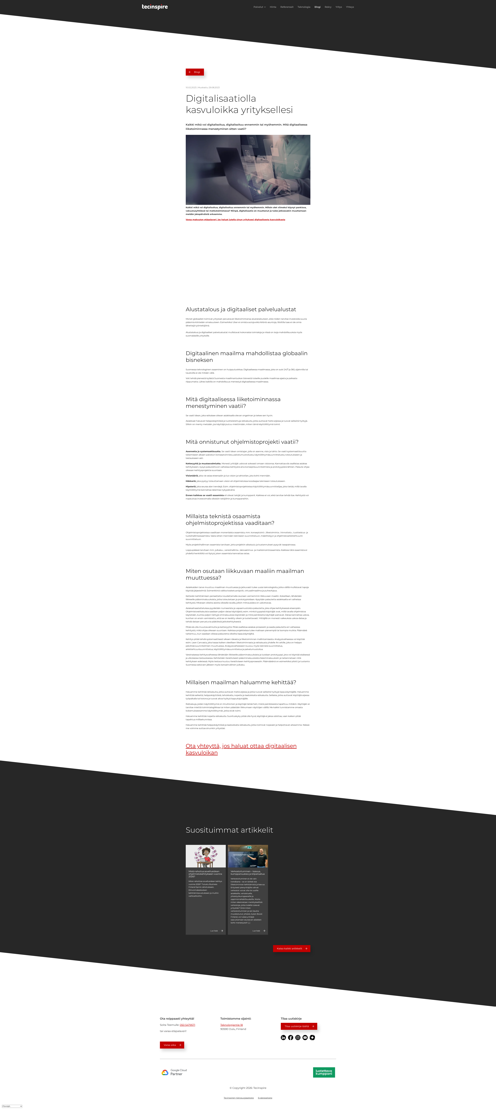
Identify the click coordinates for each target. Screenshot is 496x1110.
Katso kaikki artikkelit (289, 948)
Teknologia (304, 7)
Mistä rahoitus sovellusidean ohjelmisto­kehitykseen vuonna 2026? (205, 874)
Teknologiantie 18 (231, 1024)
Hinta (273, 7)
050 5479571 (187, 1024)
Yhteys (350, 7)
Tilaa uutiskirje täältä (297, 1026)
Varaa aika (170, 1045)
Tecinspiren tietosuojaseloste (239, 1098)
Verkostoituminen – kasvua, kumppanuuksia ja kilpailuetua (248, 872)
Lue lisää (214, 931)
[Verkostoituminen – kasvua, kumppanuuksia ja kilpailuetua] (248, 856)
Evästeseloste (265, 1098)
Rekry (328, 7)
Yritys (339, 7)
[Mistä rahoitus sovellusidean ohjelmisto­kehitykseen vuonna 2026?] (206, 856)
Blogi (318, 7)
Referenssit (286, 7)
